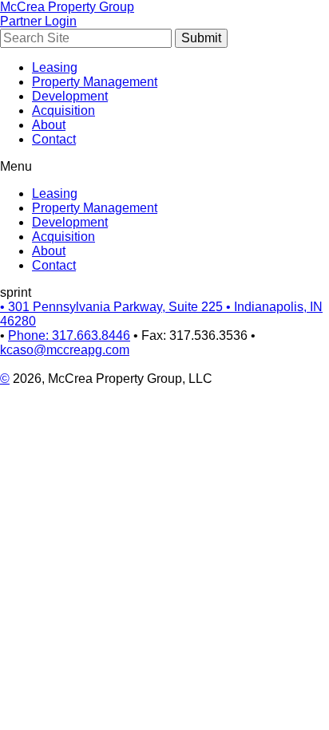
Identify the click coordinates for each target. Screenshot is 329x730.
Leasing (54, 67)
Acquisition (63, 110)
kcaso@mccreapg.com (64, 350)
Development (70, 96)
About (48, 125)
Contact (54, 139)
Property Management (94, 82)
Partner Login (38, 21)
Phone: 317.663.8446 (69, 335)
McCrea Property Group (67, 7)
